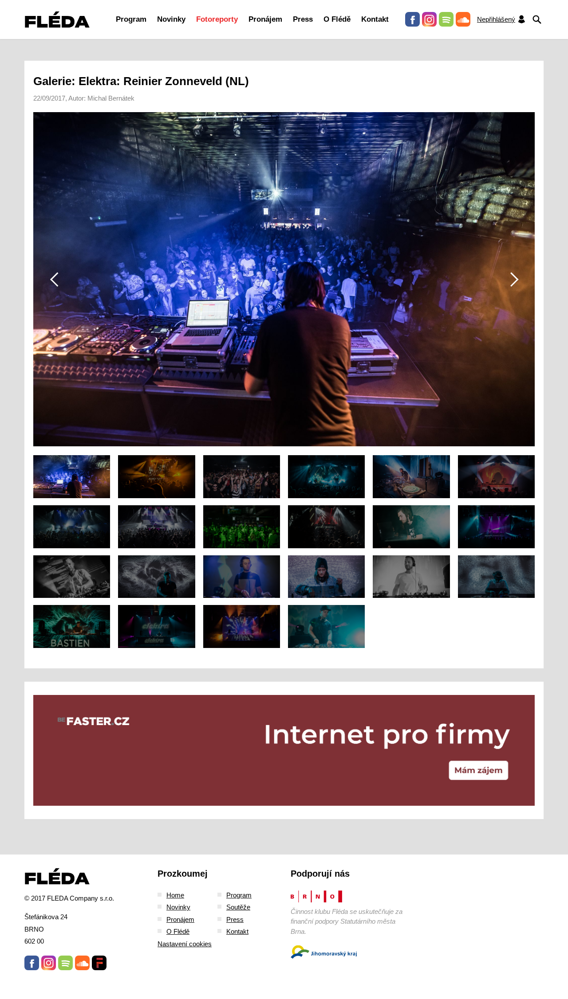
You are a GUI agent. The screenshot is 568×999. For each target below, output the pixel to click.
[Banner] (284, 750)
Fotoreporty (217, 19)
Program (131, 19)
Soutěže (238, 907)
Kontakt (375, 19)
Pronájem (265, 19)
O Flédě (337, 19)
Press (303, 19)
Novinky (171, 19)
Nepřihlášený (496, 19)
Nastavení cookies (185, 944)
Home (175, 895)
